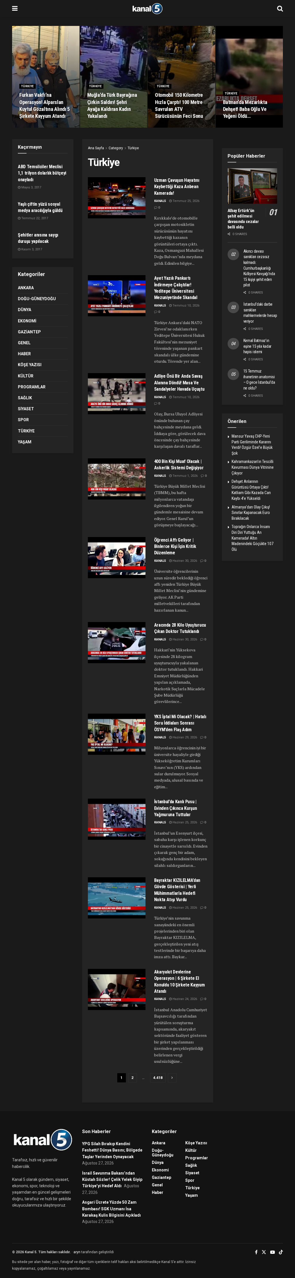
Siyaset (26, 409)
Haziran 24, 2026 (184, 999)
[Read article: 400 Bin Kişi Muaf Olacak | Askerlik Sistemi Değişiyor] (116, 479)
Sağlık (25, 398)
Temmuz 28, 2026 (239, 127)
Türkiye (27, 86)
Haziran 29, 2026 (184, 737)
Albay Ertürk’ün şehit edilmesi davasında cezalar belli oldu (243, 218)
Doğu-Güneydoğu (37, 298)
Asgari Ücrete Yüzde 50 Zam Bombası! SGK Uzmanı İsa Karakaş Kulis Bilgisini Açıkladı (111, 1208)
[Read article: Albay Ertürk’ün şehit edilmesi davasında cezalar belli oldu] (252, 186)
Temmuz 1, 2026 (185, 476)
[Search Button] (280, 8)
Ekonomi (27, 321)
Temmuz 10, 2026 (185, 305)
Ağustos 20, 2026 (35, 127)
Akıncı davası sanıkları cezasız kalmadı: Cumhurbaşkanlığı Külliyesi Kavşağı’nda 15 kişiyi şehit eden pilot (259, 268)
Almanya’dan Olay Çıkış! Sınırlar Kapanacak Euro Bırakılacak (251, 513)
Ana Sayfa (96, 148)
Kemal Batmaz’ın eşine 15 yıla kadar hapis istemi (257, 346)
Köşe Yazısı (29, 364)
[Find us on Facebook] (256, 1252)
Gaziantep (29, 332)
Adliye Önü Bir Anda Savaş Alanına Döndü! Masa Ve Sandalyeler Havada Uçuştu (179, 382)
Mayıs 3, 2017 (30, 187)
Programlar (32, 387)
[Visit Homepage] (147, 8)
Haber (24, 353)
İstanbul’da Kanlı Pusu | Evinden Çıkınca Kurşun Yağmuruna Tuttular (175, 808)
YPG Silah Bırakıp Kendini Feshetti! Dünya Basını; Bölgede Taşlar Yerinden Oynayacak (112, 1150)
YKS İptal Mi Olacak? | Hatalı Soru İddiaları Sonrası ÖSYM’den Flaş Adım (180, 723)
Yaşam (24, 442)
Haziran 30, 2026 (184, 561)
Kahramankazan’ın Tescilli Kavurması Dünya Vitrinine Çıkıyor (253, 467)
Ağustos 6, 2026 (170, 127)
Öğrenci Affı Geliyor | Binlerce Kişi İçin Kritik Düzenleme (175, 546)
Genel (24, 343)
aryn (76, 1252)
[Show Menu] (15, 8)
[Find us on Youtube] (272, 1252)
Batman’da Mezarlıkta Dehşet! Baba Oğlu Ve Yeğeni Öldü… (245, 109)
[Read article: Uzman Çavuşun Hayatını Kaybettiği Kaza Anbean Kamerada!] (116, 197)
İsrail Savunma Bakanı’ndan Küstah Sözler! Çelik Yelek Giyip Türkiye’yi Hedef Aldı (112, 1179)
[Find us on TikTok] (281, 1252)
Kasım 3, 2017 (31, 249)
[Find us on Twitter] (264, 1252)
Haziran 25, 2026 (184, 822)
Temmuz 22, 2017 (34, 218)
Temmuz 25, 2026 (185, 201)
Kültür (25, 376)
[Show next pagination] (172, 1077)
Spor (23, 419)
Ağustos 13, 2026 (103, 127)
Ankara (26, 288)
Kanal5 (160, 201)
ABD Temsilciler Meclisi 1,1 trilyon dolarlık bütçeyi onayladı (42, 173)
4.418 (157, 1077)
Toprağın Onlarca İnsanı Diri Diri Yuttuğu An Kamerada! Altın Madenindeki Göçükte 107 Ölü (252, 537)
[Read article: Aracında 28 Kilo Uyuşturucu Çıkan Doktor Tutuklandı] (116, 642)
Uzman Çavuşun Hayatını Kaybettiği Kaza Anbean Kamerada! (176, 186)
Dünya (24, 309)
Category (116, 148)
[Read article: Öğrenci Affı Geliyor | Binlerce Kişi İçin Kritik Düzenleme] (116, 557)
